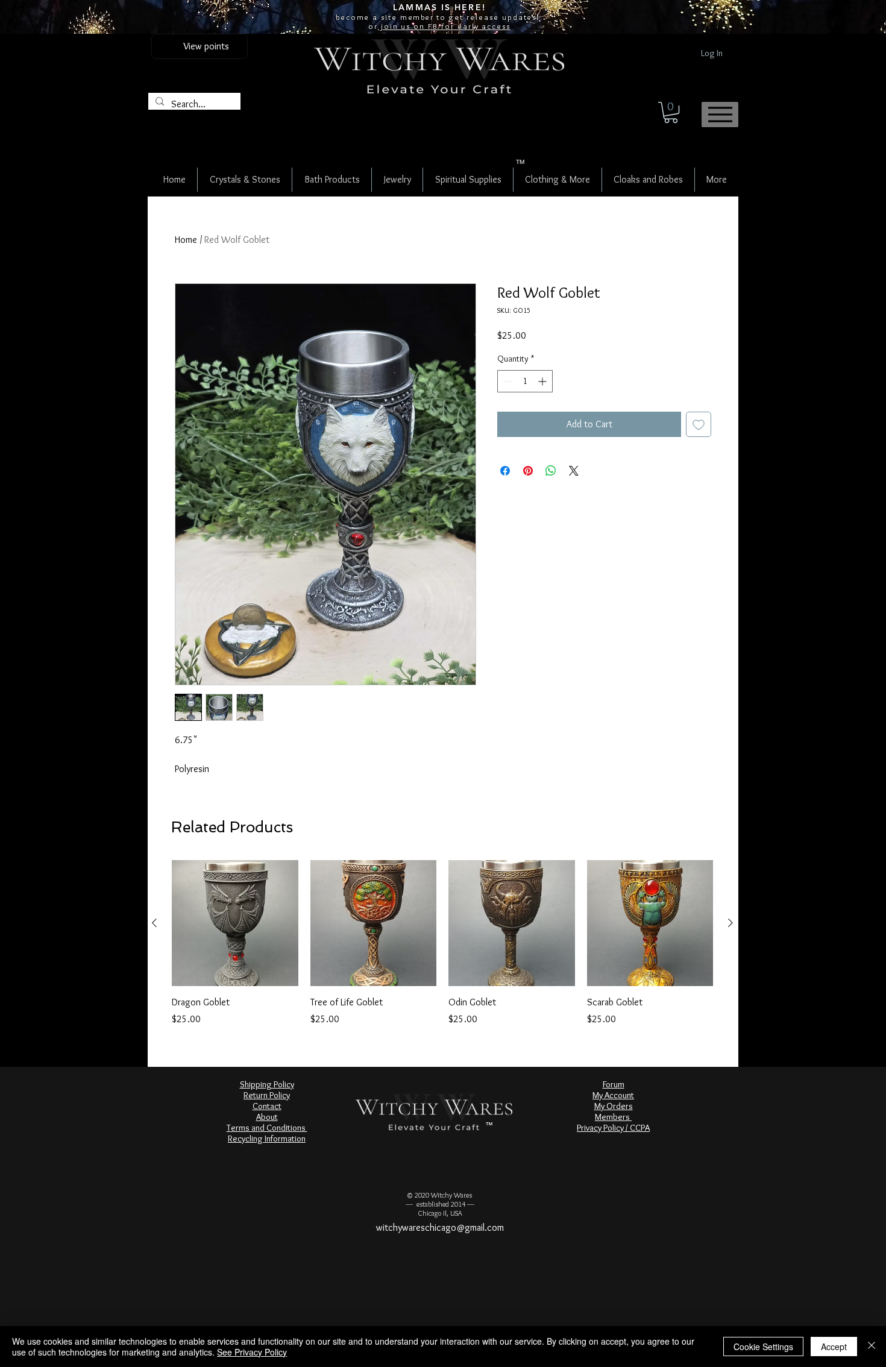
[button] (670, 112)
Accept (834, 1346)
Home (186, 239)
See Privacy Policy (252, 1352)
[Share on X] (574, 471)
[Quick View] (235, 923)
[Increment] (543, 381)
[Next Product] (730, 923)
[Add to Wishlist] (698, 424)
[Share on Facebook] (505, 471)
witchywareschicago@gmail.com (440, 1227)
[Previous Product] (154, 923)
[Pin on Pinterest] (528, 471)
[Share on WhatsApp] (551, 471)
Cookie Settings (763, 1346)
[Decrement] (506, 381)
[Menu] (720, 114)
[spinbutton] (525, 381)
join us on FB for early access (444, 26)
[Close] (871, 1346)
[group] (442, 943)
